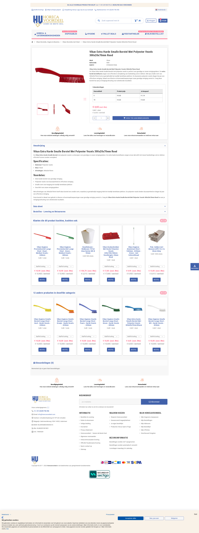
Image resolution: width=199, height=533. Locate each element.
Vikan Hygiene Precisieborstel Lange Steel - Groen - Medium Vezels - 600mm (65, 251)
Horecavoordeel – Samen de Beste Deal (94, 433)
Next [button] (165, 220)
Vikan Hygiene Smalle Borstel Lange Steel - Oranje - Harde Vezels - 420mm (65, 322)
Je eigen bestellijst (117, 423)
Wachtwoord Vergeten (148, 433)
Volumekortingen (98, 87)
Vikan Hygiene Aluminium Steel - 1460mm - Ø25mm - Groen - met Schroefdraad (133, 251)
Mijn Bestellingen (146, 420)
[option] (42, 255)
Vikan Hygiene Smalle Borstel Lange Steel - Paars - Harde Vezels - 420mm (88, 322)
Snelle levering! (38, 10)
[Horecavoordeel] (49, 20)
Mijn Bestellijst (146, 427)
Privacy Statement (86, 430)
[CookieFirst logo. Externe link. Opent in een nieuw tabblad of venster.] (2, 518)
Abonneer (155, 402)
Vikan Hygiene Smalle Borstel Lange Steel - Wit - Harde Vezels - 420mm (156, 322)
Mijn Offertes (145, 430)
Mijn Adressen (145, 423)
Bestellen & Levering (87, 417)
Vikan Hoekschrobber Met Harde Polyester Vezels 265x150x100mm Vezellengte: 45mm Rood (111, 252)
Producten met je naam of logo (121, 427)
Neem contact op (86, 446)
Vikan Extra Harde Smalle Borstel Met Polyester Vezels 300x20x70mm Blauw (134, 322)
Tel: (41, 411)
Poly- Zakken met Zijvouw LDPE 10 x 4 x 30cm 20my (156, 249)
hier (7, 529)
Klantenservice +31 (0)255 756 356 (107, 10)
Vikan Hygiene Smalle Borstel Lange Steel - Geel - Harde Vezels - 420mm (42, 322)
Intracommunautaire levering (90, 440)
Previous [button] (161, 220)
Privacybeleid (110, 514)
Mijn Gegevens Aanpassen (149, 417)
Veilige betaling (86, 423)
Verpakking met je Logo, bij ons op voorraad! (78, 10)
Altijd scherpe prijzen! (54, 10)
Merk (91, 60)
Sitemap (83, 449)
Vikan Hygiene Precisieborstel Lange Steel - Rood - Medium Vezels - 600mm (42, 251)
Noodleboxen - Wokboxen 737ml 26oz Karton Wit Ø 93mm (88, 250)
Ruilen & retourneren (87, 420)
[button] (6, 514)
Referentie (92, 63)
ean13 (91, 65)
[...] (48, 407)
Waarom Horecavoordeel (119, 417)
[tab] (99, 145)
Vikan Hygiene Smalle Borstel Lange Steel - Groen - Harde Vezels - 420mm (110, 322)
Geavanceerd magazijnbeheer (120, 420)
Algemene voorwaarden (88, 436)
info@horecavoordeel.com (46, 414)
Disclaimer (84, 427)
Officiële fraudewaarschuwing (90, 443)
